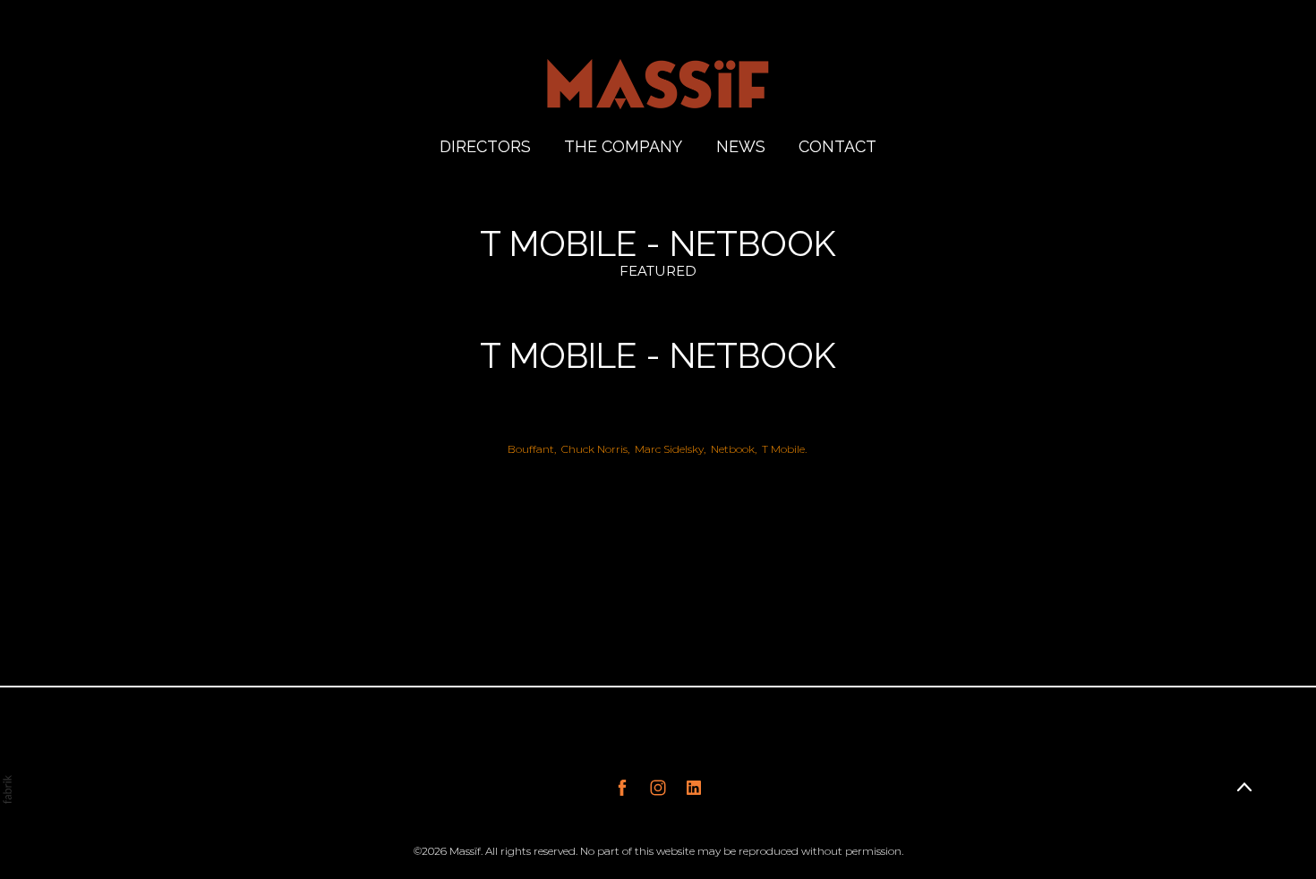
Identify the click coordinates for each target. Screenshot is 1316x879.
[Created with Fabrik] (7, 789)
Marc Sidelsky (669, 449)
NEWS (740, 146)
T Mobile (783, 449)
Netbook (733, 449)
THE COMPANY (623, 146)
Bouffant (531, 449)
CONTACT (837, 146)
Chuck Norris (594, 449)
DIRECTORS (485, 146)
